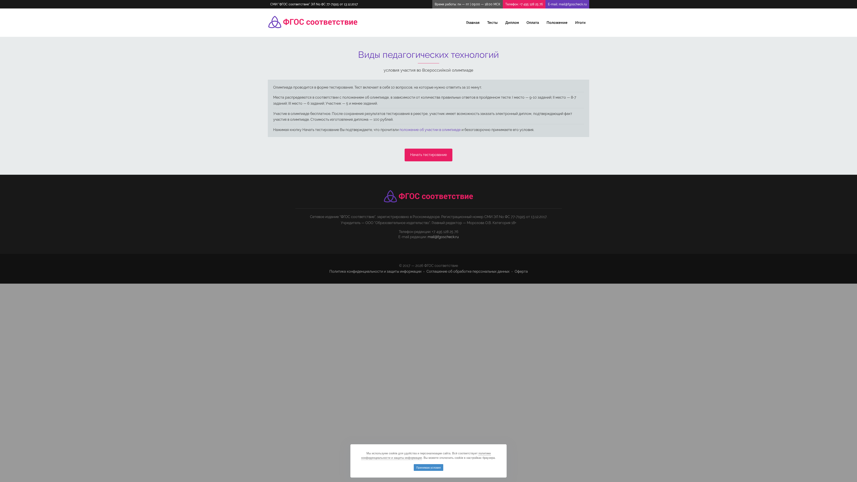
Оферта (521, 271)
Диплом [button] (512, 23)
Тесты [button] (492, 23)
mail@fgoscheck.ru (573, 4)
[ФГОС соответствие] (313, 22)
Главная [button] (473, 23)
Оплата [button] (532, 23)
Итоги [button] (580, 23)
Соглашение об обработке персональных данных (468, 271)
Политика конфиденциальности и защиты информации (375, 271)
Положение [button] (557, 23)
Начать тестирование (428, 155)
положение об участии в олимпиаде (430, 130)
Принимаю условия (428, 467)
